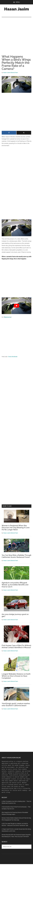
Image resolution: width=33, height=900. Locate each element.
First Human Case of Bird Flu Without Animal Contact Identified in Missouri (16, 646)
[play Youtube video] (16, 305)
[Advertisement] (16, 37)
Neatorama (7, 317)
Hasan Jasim (16, 9)
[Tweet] (23, 133)
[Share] (9, 133)
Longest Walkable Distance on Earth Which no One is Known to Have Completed (16, 676)
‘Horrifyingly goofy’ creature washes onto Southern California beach (16, 704)
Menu (18, 2)
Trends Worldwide (12, 356)
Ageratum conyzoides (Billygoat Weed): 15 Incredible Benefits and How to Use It (15, 585)
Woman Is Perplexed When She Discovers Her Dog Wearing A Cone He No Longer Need (16, 528)
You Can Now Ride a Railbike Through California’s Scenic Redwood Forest (16, 556)
